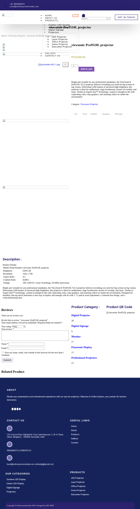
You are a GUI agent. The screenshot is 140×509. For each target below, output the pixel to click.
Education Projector (62, 47)
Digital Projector (80, 315)
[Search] (109, 18)
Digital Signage (79, 326)
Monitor (76, 336)
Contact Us (52, 56)
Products (51, 20)
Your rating (7, 326)
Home (4, 36)
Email (4, 348)
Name (4, 344)
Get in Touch (126, 17)
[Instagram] (138, 5)
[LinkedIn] (137, 5)
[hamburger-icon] (75, 15)
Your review (7, 329)
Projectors (54, 32)
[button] (83, 16)
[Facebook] (133, 5)
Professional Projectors (84, 357)
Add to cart (86, 69)
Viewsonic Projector (16, 36)
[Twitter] (135, 5)
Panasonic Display (81, 347)
